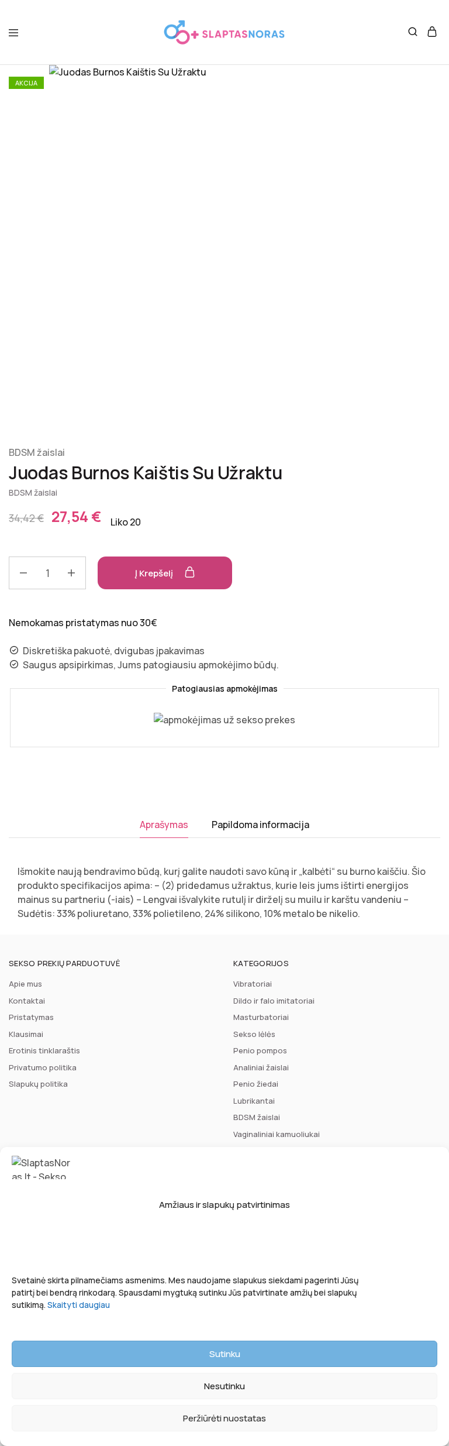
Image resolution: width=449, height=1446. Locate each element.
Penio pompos (260, 1050)
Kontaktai (27, 1000)
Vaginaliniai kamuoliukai (276, 1134)
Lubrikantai (254, 1100)
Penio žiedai (255, 1084)
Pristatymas (31, 1017)
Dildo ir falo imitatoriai (274, 1000)
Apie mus (25, 983)
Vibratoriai (252, 983)
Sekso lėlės (254, 1034)
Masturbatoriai (261, 1017)
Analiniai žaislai (261, 1067)
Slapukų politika (38, 1084)
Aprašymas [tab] (164, 824)
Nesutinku (224, 1386)
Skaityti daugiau (78, 1304)
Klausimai (26, 1034)
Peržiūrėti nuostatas (224, 1418)
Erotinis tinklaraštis (44, 1050)
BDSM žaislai (37, 452)
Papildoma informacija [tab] (260, 824)
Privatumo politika (43, 1067)
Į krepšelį (155, 573)
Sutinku (224, 1354)
